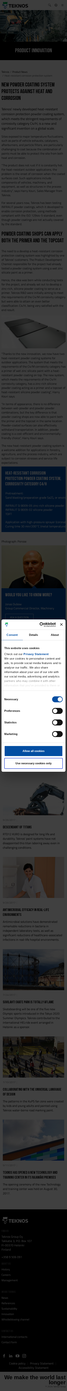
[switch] (57, 711)
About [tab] (55, 634)
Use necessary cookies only (33, 763)
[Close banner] (61, 624)
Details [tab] (33, 634)
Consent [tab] (12, 634)
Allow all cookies (33, 751)
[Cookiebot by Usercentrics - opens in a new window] (41, 624)
